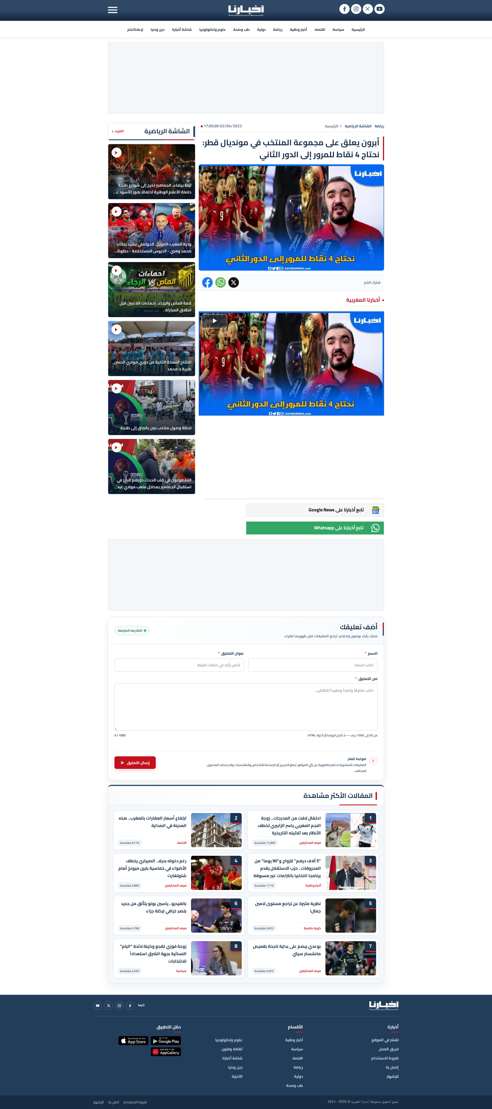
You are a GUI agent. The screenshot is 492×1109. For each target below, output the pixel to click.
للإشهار (393, 1076)
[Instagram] (119, 1005)
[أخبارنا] (384, 1005)
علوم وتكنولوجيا (212, 29)
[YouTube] (97, 1005)
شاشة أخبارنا (182, 29)
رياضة (277, 29)
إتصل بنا (392, 1067)
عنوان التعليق (231, 653)
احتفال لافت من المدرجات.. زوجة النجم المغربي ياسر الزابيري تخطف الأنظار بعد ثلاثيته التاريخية (289, 825)
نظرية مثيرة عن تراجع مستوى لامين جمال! (288, 907)
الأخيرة (237, 1076)
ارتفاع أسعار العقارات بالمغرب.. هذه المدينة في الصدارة (152, 821)
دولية (261, 29)
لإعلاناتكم (135, 29)
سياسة (338, 29)
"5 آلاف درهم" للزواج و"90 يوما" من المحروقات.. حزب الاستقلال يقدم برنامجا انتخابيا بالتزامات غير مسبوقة (287, 868)
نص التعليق (366, 679)
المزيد (118, 131)
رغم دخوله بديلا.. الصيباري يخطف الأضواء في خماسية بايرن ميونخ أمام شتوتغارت (152, 868)
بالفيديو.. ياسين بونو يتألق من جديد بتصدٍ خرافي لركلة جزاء (153, 907)
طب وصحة (241, 29)
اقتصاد (319, 29)
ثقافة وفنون (232, 1048)
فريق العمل (389, 1048)
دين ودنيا (158, 29)
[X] (108, 1005)
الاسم (371, 653)
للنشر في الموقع (385, 1039)
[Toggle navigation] (112, 10)
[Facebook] (130, 1005)
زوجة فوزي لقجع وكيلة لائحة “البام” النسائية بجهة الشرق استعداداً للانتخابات (153, 954)
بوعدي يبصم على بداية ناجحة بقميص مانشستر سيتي (287, 950)
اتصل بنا (113, 1102)
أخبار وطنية (298, 29)
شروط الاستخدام (385, 1058)
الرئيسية (358, 29)
